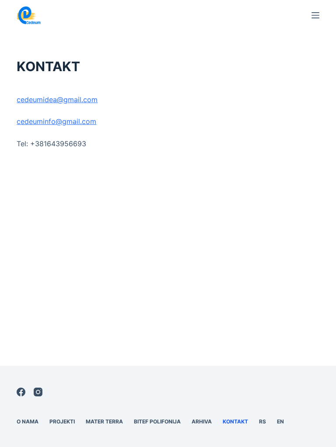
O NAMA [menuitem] (27, 421)
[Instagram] (38, 392)
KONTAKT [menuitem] (235, 421)
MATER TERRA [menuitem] (104, 421)
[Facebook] (21, 392)
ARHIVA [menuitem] (202, 421)
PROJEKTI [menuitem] (62, 421)
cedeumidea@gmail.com (57, 99)
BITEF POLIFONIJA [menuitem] (157, 421)
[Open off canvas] (315, 15)
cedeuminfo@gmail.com (56, 121)
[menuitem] (263, 421)
